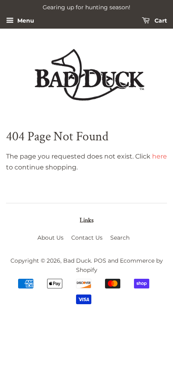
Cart (160, 20)
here (159, 156)
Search (120, 237)
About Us (50, 237)
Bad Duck (77, 260)
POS (100, 260)
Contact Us (87, 237)
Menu (25, 20)
